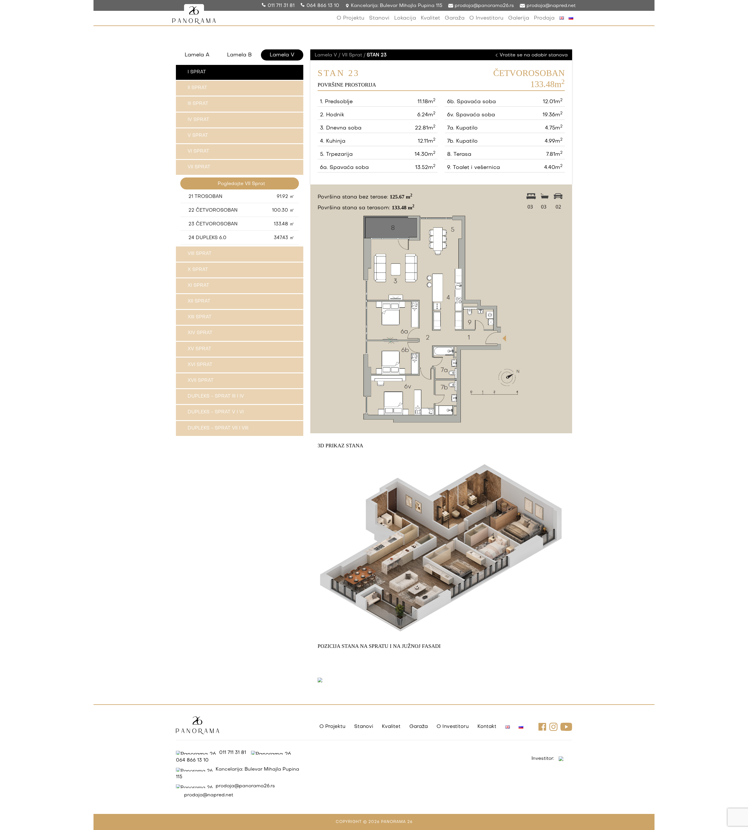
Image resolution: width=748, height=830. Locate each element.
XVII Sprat (201, 380)
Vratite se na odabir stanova (533, 55)
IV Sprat (198, 120)
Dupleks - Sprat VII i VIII (218, 428)
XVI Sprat (200, 365)
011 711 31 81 (281, 6)
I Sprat (197, 72)
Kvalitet (430, 18)
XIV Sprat (200, 333)
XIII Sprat (200, 317)
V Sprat (198, 135)
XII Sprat (199, 301)
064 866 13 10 (323, 6)
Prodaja (544, 18)
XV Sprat (199, 349)
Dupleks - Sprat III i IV (216, 396)
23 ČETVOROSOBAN (241, 224)
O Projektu (350, 18)
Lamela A (197, 55)
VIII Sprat (200, 253)
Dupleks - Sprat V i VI (216, 412)
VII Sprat (199, 167)
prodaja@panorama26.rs (483, 6)
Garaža (455, 18)
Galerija (518, 18)
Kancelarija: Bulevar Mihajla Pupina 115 (395, 6)
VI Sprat (198, 151)
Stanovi (379, 18)
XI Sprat (198, 285)
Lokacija (405, 18)
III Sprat (198, 103)
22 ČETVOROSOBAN (241, 210)
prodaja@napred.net (550, 6)
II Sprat (197, 88)
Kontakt (486, 726)
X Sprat (198, 270)
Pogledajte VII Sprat (241, 184)
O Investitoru (486, 18)
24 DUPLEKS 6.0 (241, 238)
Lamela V (282, 55)
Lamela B (239, 55)
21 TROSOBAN (241, 196)
